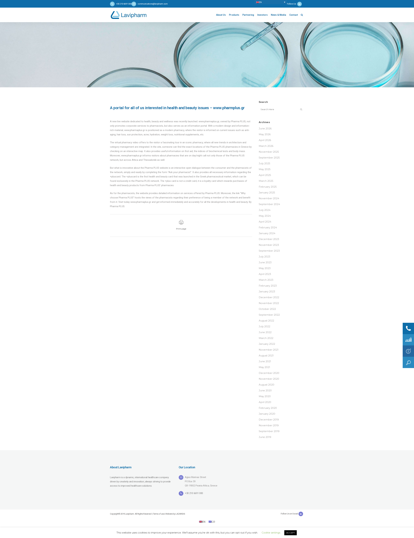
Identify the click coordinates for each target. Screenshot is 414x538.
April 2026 (265, 140)
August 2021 (266, 355)
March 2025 (266, 180)
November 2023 (269, 244)
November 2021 (268, 349)
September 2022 (269, 314)
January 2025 (267, 192)
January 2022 (267, 343)
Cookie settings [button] (271, 532)
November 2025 (269, 151)
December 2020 (269, 373)
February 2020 (268, 407)
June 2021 (265, 361)
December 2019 (269, 419)
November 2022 (269, 303)
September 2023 (269, 250)
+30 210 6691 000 (194, 493)
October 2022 (267, 308)
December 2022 (269, 297)
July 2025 (264, 163)
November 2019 (269, 425)
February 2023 (268, 285)
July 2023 (264, 256)
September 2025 (269, 157)
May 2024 (265, 215)
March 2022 (266, 338)
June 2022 (265, 332)
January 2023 (267, 291)
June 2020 (265, 390)
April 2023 (265, 274)
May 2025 (265, 169)
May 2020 (265, 396)
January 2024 (267, 233)
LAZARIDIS (180, 514)
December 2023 (269, 239)
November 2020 (269, 378)
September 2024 (269, 204)
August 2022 (266, 320)
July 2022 (264, 326)
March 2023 (266, 279)
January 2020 (267, 413)
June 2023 (265, 262)
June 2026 (265, 128)
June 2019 (265, 437)
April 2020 (265, 402)
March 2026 (266, 145)
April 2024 (265, 221)
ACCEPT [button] (290, 532)
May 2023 (265, 268)
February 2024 (268, 227)
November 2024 (269, 198)
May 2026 (265, 134)
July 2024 (264, 210)
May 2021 (264, 367)
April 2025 (265, 175)
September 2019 (269, 431)
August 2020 (266, 384)
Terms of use (158, 514)
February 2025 (268, 186)
